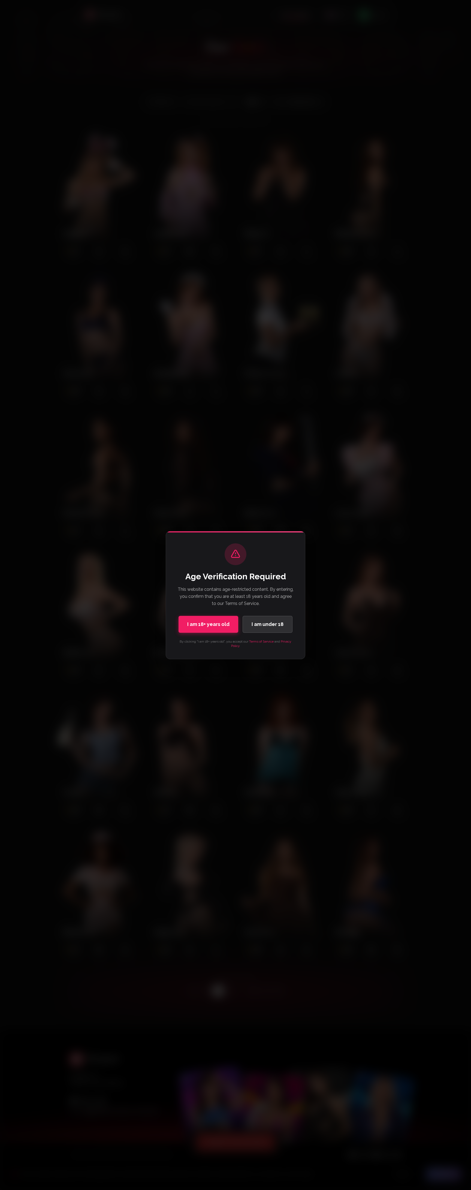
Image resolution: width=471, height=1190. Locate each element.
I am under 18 (267, 624)
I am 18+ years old (208, 624)
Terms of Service (261, 641)
